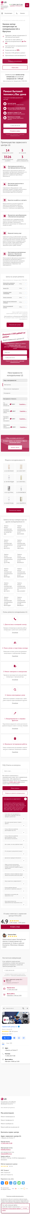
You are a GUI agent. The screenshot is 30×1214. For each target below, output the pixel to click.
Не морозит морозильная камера (6, 411)
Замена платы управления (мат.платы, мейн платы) (9, 284)
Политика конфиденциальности (15, 1196)
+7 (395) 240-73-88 (17, 4)
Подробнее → (22, 404)
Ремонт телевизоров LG (8, 1116)
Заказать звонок (15, 447)
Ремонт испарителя (7, 297)
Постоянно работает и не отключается (6, 419)
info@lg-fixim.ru (6, 1149)
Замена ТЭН (6, 288)
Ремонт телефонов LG (7, 1120)
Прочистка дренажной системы (8, 307)
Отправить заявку (15, 131)
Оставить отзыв (15, 927)
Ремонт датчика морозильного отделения (10, 302)
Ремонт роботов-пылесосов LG (10, 1127)
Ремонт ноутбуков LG (7, 1123)
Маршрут (8, 1037)
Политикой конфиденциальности (18, 975)
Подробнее (15, 632)
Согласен (25, 1208)
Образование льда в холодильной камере (6, 427)
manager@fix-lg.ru (6, 1154)
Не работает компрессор (6, 404)
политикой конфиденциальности (17, 361)
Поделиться (2, 1182)
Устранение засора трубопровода (7, 293)
